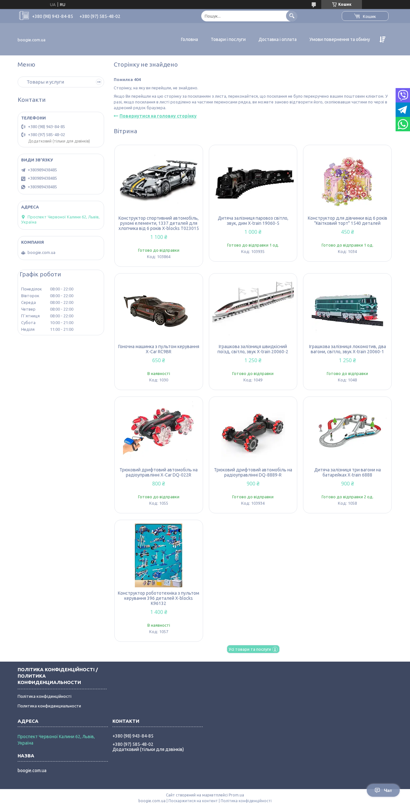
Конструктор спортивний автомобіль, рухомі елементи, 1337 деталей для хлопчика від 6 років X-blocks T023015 (159, 223)
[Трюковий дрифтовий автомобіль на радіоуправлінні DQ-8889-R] (253, 432)
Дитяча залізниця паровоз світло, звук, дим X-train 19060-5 (253, 221)
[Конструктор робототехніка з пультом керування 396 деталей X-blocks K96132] (159, 555)
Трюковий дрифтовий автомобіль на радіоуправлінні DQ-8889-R (253, 472)
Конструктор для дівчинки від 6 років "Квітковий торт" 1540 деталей (347, 221)
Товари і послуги (228, 39)
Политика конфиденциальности (49, 706)
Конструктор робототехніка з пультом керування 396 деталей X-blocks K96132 (158, 598)
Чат (388, 790)
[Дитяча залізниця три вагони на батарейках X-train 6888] (347, 432)
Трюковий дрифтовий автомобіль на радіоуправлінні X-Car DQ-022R (158, 472)
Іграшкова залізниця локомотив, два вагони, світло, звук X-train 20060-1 (347, 349)
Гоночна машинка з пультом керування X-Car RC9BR (158, 349)
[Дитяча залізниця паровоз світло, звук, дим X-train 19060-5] (253, 180)
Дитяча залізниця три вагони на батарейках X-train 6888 (347, 472)
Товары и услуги (45, 82)
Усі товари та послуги (250, 649)
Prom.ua (236, 795)
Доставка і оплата (277, 39)
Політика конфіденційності (44, 696)
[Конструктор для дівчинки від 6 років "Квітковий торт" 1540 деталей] (347, 180)
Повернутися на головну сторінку (158, 115)
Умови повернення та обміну (339, 39)
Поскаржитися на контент (193, 801)
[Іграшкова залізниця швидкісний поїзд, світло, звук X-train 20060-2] (253, 309)
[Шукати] (291, 15)
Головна (189, 39)
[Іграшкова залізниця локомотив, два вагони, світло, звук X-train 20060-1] (347, 309)
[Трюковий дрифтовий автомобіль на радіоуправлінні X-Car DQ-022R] (159, 432)
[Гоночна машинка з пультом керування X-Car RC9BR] (159, 309)
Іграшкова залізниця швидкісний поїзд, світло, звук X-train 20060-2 (252, 349)
